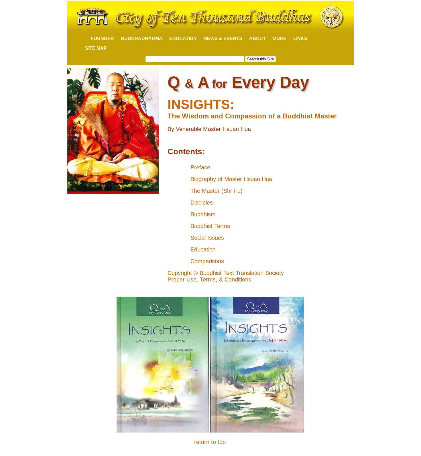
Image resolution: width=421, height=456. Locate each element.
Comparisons (207, 261)
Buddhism (203, 214)
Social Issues (207, 238)
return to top (210, 442)
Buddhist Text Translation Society (242, 273)
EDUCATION (183, 38)
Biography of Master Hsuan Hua (231, 179)
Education (203, 249)
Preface (200, 167)
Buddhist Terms (210, 226)
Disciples (201, 202)
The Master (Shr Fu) (216, 191)
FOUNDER (99, 38)
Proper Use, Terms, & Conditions (209, 279)
